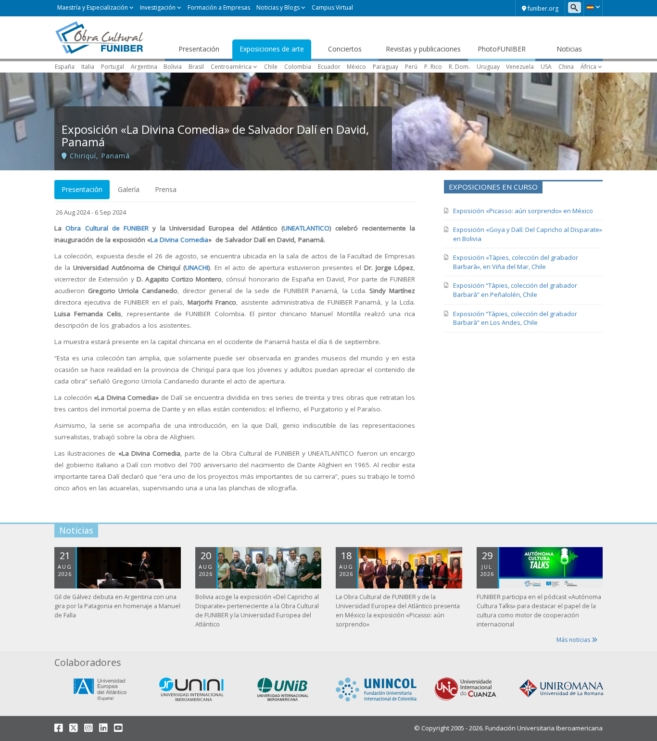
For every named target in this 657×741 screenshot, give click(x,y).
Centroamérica (231, 67)
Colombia (297, 67)
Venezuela (520, 67)
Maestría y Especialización (92, 7)
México (356, 67)
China (566, 67)
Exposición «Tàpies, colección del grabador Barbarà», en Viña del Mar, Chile (515, 262)
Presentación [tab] (82, 189)
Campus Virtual (332, 7)
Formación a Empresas (219, 7)
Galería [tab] (128, 189)
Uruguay (488, 67)
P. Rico (433, 67)
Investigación (158, 7)
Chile (271, 67)
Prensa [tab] (166, 189)
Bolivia (173, 67)
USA (546, 67)
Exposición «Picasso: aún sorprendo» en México (523, 210)
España (65, 67)
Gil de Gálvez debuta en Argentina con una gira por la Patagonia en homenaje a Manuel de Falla (117, 606)
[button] (593, 7)
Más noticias (574, 640)
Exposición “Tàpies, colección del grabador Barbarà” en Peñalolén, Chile (515, 290)
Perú (411, 67)
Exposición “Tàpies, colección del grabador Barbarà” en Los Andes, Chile (515, 318)
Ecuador (329, 67)
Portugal (112, 67)
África (588, 67)
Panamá (115, 155)
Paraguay (385, 67)
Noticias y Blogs (278, 7)
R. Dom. (459, 67)
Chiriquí (83, 155)
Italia (87, 67)
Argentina (144, 67)
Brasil (196, 67)
